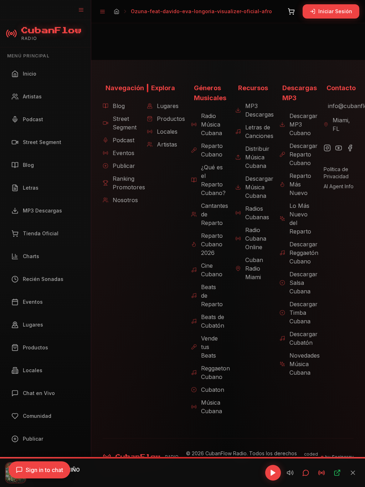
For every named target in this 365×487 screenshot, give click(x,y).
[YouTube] (338, 148)
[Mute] (290, 472)
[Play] (273, 473)
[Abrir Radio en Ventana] (321, 472)
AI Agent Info (339, 186)
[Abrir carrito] (291, 11)
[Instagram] (327, 148)
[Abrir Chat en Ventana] (305, 472)
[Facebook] (350, 148)
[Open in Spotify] (337, 472)
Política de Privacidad (336, 172)
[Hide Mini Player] (352, 472)
